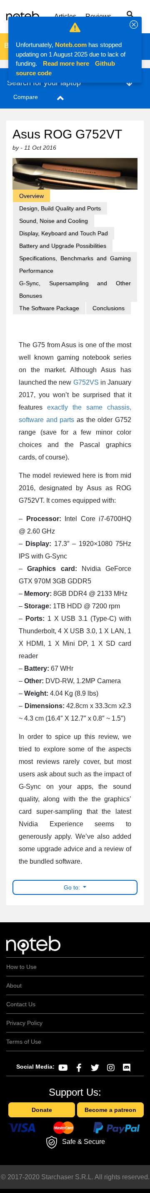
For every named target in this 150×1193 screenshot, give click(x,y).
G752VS (86, 382)
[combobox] (121, 15)
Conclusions (108, 308)
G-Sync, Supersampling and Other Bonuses (75, 289)
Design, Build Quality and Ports (60, 208)
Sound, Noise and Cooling (53, 220)
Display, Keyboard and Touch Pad (63, 233)
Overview (31, 196)
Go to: (73, 887)
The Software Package (49, 308)
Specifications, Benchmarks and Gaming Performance (75, 264)
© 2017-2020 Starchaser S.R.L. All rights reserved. (75, 1177)
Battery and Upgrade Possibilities (62, 245)
